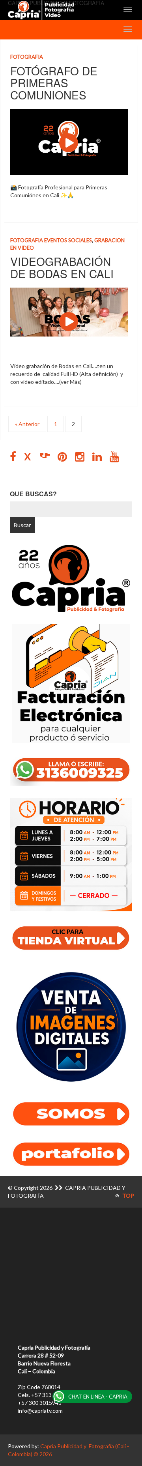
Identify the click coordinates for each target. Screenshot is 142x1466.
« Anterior (27, 424)
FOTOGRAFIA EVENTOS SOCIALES (51, 240)
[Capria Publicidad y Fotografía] (41, 10)
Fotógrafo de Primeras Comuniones (53, 83)
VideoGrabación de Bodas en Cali (62, 267)
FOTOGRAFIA (26, 57)
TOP (127, 1195)
